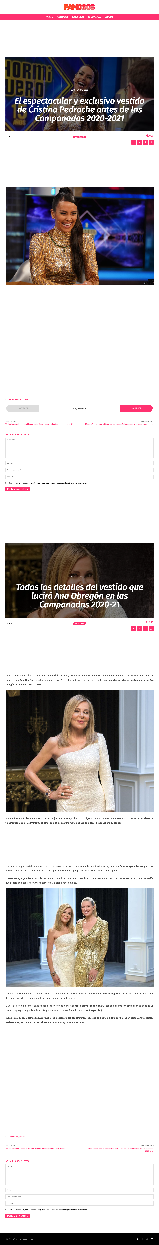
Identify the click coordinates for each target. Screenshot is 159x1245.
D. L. (10, 137)
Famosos (79, 137)
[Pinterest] (145, 142)
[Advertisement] (79, 38)
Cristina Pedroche (14, 399)
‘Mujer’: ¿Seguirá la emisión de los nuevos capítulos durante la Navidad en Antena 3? (119, 424)
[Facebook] (133, 142)
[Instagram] (137, 1239)
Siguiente (135, 408)
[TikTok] (142, 1239)
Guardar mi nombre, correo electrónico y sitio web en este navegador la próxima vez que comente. (49, 483)
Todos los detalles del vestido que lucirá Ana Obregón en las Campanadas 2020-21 (39, 424)
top (26, 399)
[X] (139, 142)
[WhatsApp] (151, 142)
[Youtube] (152, 1239)
